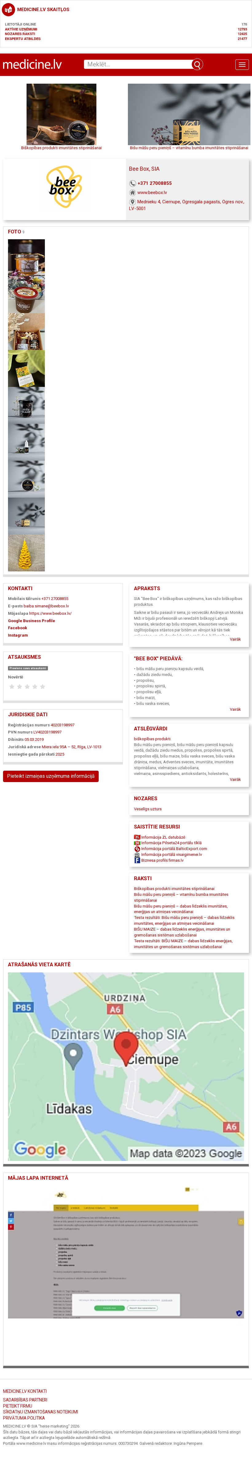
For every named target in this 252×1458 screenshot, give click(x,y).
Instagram (18, 635)
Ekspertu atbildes (23, 38)
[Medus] (26, 257)
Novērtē (15, 677)
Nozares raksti (20, 33)
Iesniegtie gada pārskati (31, 754)
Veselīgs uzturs (148, 809)
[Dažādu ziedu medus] (26, 294)
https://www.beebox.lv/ (50, 613)
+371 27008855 (155, 183)
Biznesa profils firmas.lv (161, 860)
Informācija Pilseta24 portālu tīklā (171, 842)
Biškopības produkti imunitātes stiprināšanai (61, 147)
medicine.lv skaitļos (43, 9)
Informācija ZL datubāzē (162, 837)
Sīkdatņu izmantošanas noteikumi (40, 1411)
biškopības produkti (152, 739)
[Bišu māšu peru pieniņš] (26, 515)
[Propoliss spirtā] (26, 441)
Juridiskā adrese (24, 747)
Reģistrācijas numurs (29, 725)
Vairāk (235, 639)
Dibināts (16, 739)
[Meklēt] (197, 64)
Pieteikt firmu (17, 1406)
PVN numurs (20, 732)
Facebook (17, 628)
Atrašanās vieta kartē (39, 964)
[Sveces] (26, 552)
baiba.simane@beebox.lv (46, 606)
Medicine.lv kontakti (25, 1391)
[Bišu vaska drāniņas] (26, 368)
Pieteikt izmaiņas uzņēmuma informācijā (51, 776)
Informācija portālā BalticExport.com (173, 848)
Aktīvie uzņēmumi (21, 29)
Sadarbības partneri (25, 1399)
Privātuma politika (24, 1418)
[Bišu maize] (26, 405)
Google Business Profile (31, 620)
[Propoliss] (26, 478)
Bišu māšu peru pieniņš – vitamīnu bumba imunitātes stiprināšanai (189, 147)
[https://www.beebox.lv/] (126, 1273)
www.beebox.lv (152, 192)
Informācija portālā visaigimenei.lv (171, 854)
